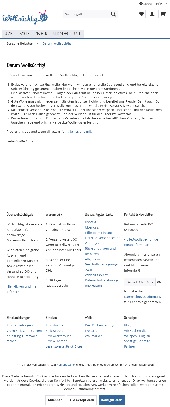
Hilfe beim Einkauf (98, 233)
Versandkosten (66, 364)
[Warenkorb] (162, 14)
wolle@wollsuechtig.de (141, 239)
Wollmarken (94, 336)
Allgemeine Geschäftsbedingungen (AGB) (102, 264)
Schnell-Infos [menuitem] (153, 4)
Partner (129, 346)
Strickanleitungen (20, 325)
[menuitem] (90, 14)
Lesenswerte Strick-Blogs (64, 346)
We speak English (137, 336)
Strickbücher (55, 325)
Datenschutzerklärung (101, 280)
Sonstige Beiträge (137, 341)
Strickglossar (55, 330)
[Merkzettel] (141, 14)
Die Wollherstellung (99, 325)
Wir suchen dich (136, 330)
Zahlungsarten (96, 243)
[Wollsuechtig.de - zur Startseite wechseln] (25, 18)
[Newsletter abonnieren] (159, 282)
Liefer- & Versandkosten (102, 238)
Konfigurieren (111, 400)
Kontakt (90, 222)
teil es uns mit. (81, 131)
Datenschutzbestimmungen (144, 296)
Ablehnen (55, 400)
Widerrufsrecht (96, 275)
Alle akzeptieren (81, 400)
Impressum (93, 285)
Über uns (92, 227)
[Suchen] (113, 14)
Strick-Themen (56, 341)
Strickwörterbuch (58, 336)
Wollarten (92, 330)
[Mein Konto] (152, 14)
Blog (127, 325)
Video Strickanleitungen (24, 330)
